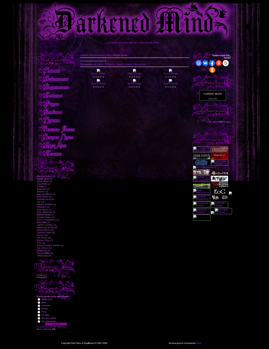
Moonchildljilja (43, 253)
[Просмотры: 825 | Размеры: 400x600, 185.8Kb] (134, 81)
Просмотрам (140, 64)
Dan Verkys (42, 248)
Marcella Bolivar (44, 176)
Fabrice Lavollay (45, 225)
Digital (108, 55)
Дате (99, 64)
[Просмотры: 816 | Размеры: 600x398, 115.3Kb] (170, 81)
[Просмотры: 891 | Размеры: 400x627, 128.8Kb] (98, 81)
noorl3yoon (42, 255)
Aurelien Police (44, 217)
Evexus (40, 235)
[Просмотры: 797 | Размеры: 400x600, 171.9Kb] (134, 71)
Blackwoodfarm (44, 194)
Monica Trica (43, 240)
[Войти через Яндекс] (219, 63)
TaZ (39, 202)
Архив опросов (57, 327)
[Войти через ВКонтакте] (205, 63)
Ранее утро (47, 299)
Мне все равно (48, 318)
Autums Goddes (44, 204)
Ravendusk (42, 209)
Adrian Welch (43, 181)
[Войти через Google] (226, 63)
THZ (39, 243)
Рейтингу (109, 64)
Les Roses (42, 237)
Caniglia (40, 186)
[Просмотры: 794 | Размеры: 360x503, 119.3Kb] (98, 71)
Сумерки (45, 305)
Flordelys (41, 207)
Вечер (44, 308)
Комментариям (124, 64)
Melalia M (41, 250)
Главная (114, 42)
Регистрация (145, 42)
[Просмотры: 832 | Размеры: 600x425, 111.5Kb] (170, 71)
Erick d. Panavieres (46, 220)
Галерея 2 (41, 275)
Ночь (43, 312)
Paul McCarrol (43, 199)
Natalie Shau (43, 179)
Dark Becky (42, 196)
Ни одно (45, 315)
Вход (156, 42)
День (43, 302)
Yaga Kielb (42, 184)
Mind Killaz (42, 222)
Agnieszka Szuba (45, 227)
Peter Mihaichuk (44, 212)
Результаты (42, 327)
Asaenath (41, 189)
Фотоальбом (96, 55)
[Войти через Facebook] (212, 63)
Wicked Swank (44, 214)
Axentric (41, 191)
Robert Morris (43, 230)
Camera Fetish (44, 232)
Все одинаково (48, 321)
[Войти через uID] (199, 63)
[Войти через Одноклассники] (212, 70)
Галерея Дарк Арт (129, 42)
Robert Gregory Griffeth (48, 245)
